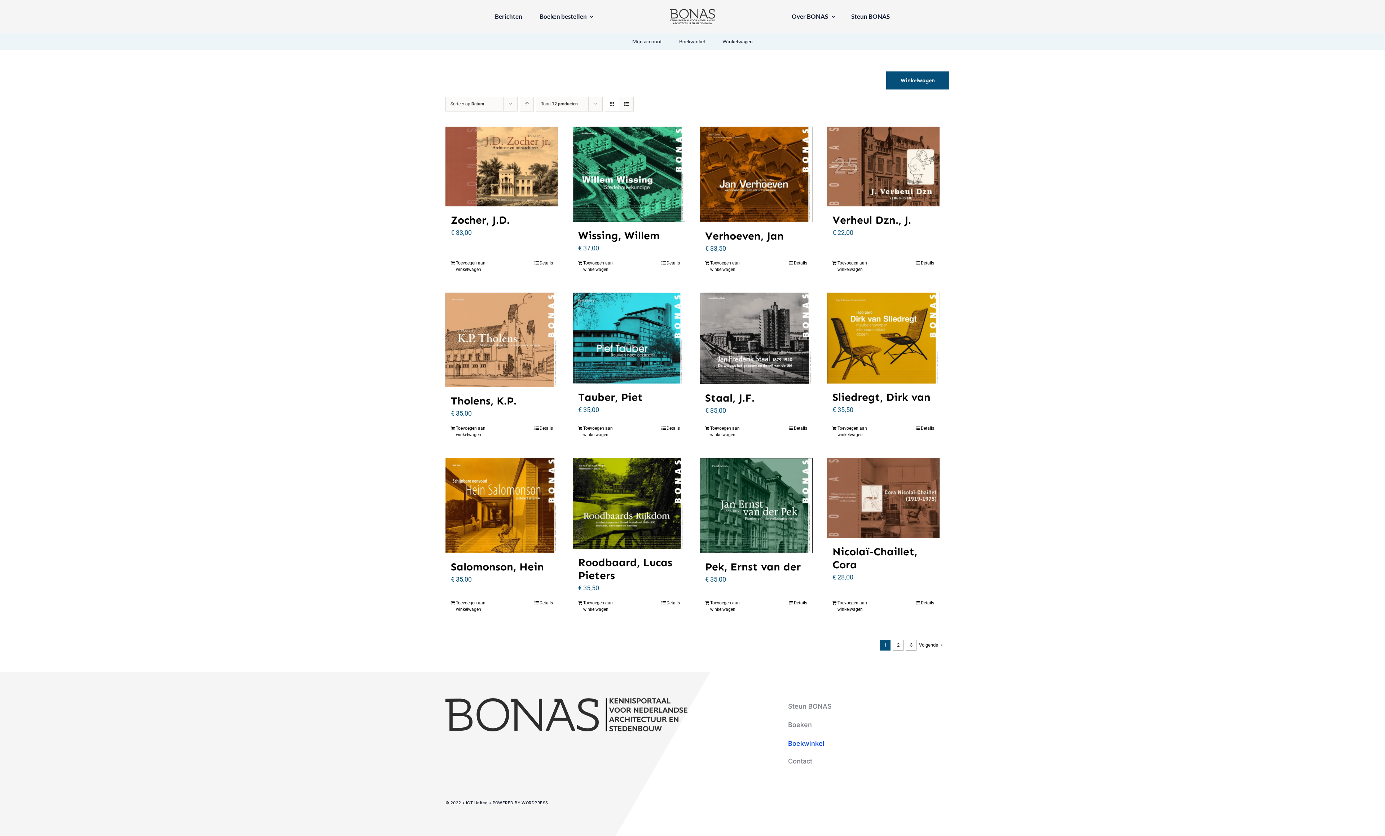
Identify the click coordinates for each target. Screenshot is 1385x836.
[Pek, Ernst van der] (756, 505)
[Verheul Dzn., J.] (883, 166)
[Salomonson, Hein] (501, 505)
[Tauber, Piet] (629, 338)
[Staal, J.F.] (756, 338)
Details (546, 263)
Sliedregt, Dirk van (881, 397)
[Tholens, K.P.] (501, 340)
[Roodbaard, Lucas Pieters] (629, 503)
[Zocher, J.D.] (501, 166)
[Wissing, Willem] (629, 174)
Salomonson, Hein (497, 566)
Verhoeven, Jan (744, 235)
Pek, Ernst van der (753, 566)
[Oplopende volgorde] (527, 104)
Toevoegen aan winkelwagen (470, 266)
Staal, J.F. (730, 397)
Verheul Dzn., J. (871, 220)
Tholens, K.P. (483, 400)
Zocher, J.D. (480, 220)
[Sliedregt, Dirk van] (883, 338)
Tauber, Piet (610, 397)
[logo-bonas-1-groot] (692, 12)
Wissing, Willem (619, 235)
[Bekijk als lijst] (626, 104)
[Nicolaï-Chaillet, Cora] (883, 498)
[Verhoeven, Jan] (756, 174)
